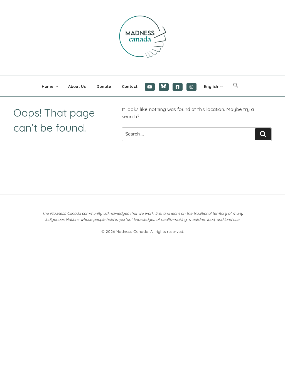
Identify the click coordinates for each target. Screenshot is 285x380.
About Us (77, 86)
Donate (104, 86)
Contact (129, 86)
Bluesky (164, 87)
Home (47, 86)
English (211, 86)
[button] (235, 85)
